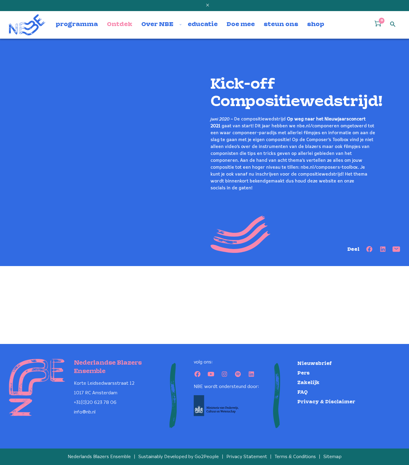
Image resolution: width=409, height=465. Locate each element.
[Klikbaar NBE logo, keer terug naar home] (27, 25)
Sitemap (332, 457)
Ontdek (119, 24)
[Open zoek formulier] (393, 24)
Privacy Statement (246, 457)
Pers (303, 373)
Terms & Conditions (295, 457)
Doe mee (241, 24)
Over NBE (157, 24)
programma (77, 24)
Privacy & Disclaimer (326, 402)
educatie (203, 24)
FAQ (302, 392)
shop (315, 24)
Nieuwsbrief (314, 363)
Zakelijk (308, 383)
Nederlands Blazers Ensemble (99, 457)
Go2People (207, 457)
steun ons (281, 24)
